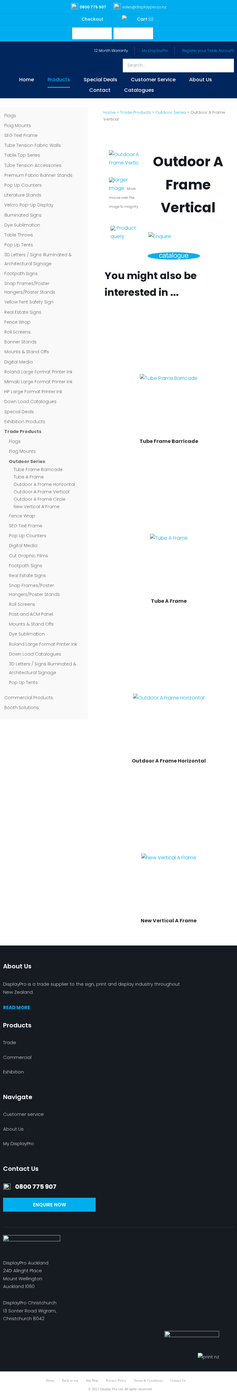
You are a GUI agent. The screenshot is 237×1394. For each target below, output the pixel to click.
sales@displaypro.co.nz (144, 7)
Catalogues (139, 91)
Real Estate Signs (22, 312)
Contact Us (177, 1380)
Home (26, 80)
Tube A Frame (29, 477)
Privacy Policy (116, 1380)
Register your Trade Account (208, 50)
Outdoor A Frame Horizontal (44, 484)
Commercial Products (28, 698)
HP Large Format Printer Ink (33, 392)
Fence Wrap (17, 322)
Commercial (17, 1057)
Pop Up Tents (18, 245)
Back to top (70, 1380)
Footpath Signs (21, 273)
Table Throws (18, 235)
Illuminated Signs (23, 215)
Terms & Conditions (148, 1380)
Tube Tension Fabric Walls (32, 145)
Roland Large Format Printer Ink (38, 372)
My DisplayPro (155, 50)
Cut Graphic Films (28, 556)
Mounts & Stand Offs (26, 352)
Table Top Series (22, 155)
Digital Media (18, 362)
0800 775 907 (93, 7)
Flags (10, 116)
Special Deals (100, 80)
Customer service (23, 1114)
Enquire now (49, 1204)
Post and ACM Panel (31, 614)
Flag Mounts (17, 125)
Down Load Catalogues (30, 401)
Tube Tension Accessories (32, 165)
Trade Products (22, 431)
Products (59, 80)
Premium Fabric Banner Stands (38, 175)
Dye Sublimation (22, 225)
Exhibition (13, 1072)
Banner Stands (20, 342)
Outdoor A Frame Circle (39, 499)
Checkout (92, 19)
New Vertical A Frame (37, 507)
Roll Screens (17, 332)
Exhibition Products (24, 422)
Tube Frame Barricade (38, 469)
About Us (200, 80)
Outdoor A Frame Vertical (41, 492)
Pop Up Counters (23, 185)
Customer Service (153, 80)
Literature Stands (22, 195)
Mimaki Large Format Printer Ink (38, 382)
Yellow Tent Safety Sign (28, 302)
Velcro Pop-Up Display (28, 205)
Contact (99, 91)
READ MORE (16, 1007)
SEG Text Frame (21, 135)
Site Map (92, 1380)
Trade (9, 1042)
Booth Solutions (21, 707)
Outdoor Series (27, 461)
